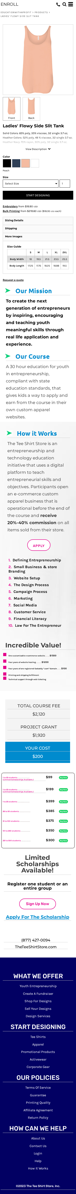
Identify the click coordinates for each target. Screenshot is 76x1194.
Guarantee (38, 1095)
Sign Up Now (37, 903)
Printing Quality (38, 1103)
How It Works (38, 1168)
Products (41, 12)
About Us (38, 1138)
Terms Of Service (38, 1087)
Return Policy (38, 1118)
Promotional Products (38, 1052)
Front (11, 118)
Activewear (38, 1059)
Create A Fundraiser (38, 994)
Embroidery (10, 206)
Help (38, 1161)
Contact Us (38, 1146)
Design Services (38, 1016)
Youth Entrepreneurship (38, 986)
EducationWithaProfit (16, 12)
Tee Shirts (38, 1037)
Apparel (38, 1044)
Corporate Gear (38, 1067)
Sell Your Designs (38, 1009)
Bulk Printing (11, 211)
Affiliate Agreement (38, 1110)
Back (31, 118)
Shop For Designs (38, 1001)
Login (38, 1153)
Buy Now (63, 778)
